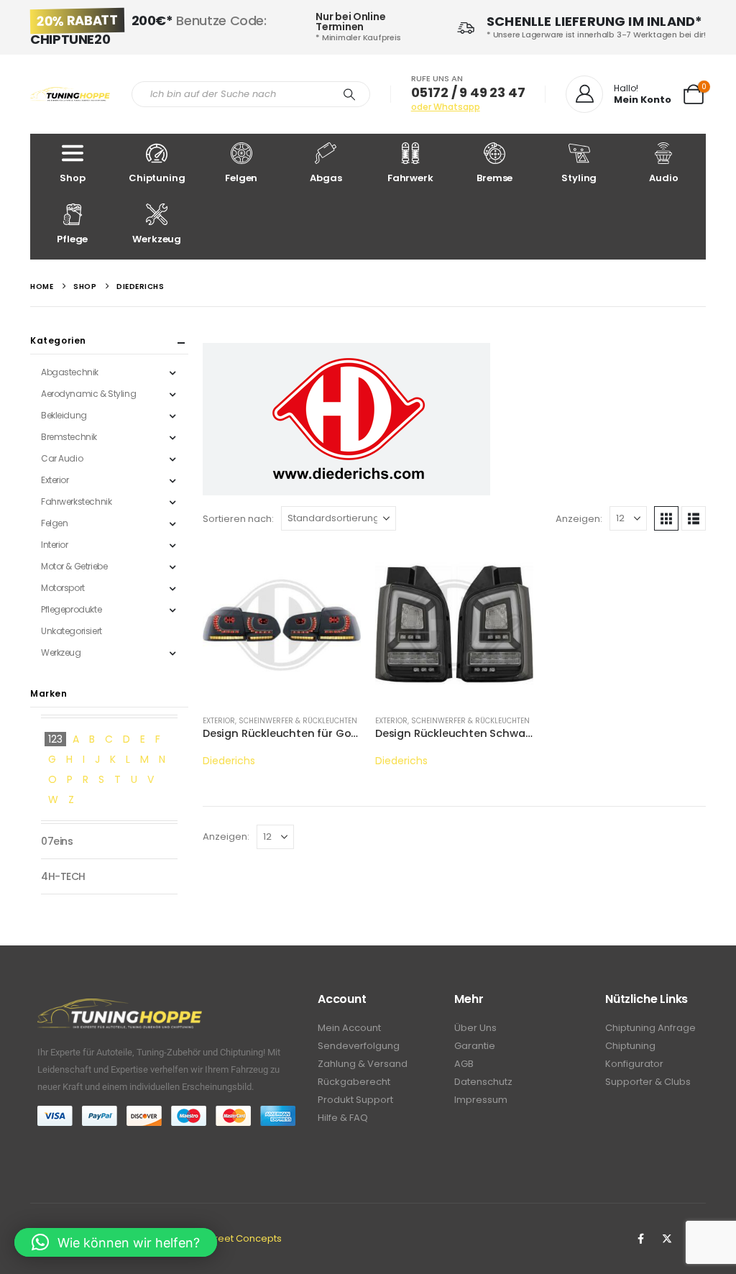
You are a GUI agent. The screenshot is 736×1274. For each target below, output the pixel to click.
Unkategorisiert (71, 631)
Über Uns (475, 1028)
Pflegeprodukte (71, 609)
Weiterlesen (337, 569)
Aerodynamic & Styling (88, 394)
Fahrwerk (410, 178)
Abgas (325, 178)
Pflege (72, 239)
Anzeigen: (579, 519)
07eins (57, 841)
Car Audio (62, 458)
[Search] (349, 94)
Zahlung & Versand (363, 1064)
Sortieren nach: (238, 519)
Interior (54, 545)
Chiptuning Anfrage (650, 1028)
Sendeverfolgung (359, 1046)
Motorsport (63, 588)
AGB (464, 1064)
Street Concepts (244, 1238)
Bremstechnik (69, 437)
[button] (666, 518)
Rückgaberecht (354, 1082)
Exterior (219, 720)
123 (55, 739)
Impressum (480, 1099)
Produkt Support (355, 1099)
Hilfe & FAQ (343, 1117)
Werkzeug (156, 239)
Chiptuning (157, 178)
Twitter (667, 1239)
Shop (72, 178)
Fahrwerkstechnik (76, 501)
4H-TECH (63, 876)
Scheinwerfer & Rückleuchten (298, 720)
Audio (663, 178)
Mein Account (349, 1028)
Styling (579, 178)
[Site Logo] (70, 94)
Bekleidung (64, 415)
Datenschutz (483, 1082)
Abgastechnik (69, 372)
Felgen (241, 178)
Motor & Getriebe (74, 566)
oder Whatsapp (445, 107)
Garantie (474, 1046)
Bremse (494, 178)
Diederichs (229, 760)
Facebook (640, 1239)
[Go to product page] (282, 624)
